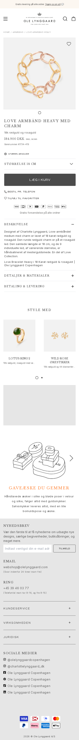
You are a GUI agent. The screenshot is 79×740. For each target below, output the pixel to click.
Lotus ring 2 (19, 358)
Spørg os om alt (53, 4)
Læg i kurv (40, 180)
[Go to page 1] (36, 377)
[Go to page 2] (42, 377)
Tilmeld (64, 548)
